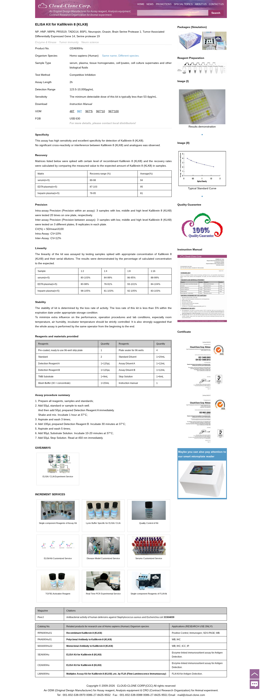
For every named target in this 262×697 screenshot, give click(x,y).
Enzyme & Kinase (45, 42)
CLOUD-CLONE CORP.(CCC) (135, 685)
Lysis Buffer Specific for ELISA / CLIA (103, 523)
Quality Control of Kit (148, 523)
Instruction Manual (81, 103)
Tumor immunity (69, 42)
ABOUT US (201, 4)
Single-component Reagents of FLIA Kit (149, 593)
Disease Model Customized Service (103, 558)
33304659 (169, 617)
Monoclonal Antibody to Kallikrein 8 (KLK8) (89, 646)
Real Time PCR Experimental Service (103, 593)
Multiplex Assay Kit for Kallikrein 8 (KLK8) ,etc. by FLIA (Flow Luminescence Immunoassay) (116, 673)
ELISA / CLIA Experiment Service (58, 476)
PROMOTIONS (163, 4)
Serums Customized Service (148, 558)
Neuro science (90, 42)
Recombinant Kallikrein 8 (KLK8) (84, 633)
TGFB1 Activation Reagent (57, 593)
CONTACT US (216, 4)
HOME (140, 4)
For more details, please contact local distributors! (103, 123)
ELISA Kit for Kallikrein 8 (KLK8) (83, 654)
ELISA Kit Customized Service (58, 558)
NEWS (150, 4)
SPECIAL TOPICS (183, 4)
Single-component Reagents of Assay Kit (58, 523)
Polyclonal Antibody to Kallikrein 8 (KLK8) (89, 639)
